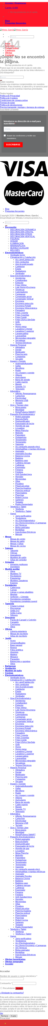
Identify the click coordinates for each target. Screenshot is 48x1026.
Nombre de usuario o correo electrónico (18, 976)
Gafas (18, 366)
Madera (13, 654)
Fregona (19, 470)
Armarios (9, 562)
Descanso (10, 617)
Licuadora (19, 428)
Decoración (10, 227)
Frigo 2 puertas (22, 315)
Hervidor (19, 477)
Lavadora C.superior (24, 331)
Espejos (14, 583)
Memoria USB (21, 400)
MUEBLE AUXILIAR (19, 248)
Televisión (20, 389)
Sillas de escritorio (18, 636)
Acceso (19, 988)
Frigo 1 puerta (21, 313)
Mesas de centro (17, 539)
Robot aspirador (22, 417)
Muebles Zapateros (19, 581)
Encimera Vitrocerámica (26, 308)
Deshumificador (22, 421)
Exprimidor (20, 467)
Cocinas (9, 673)
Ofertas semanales (14, 962)
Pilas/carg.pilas (22, 486)
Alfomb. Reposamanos (25, 393)
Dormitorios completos (20, 599)
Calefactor (20, 266)
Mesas (8, 537)
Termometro (20, 442)
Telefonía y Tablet (18, 507)
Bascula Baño (21, 419)
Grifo (17, 322)
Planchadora (21, 493)
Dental (18, 350)
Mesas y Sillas (16, 544)
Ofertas (8, 53)
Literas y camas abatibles (21, 592)
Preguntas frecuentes (15, 23)
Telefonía (19, 509)
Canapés (14, 622)
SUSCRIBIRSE (13, 145)
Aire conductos (22, 262)
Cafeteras (19, 465)
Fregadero (20, 310)
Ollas (17, 481)
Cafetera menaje (22, 463)
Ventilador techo (17, 255)
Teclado (19, 403)
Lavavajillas (20, 336)
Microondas (20, 479)
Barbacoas (10, 666)
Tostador (19, 502)
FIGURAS (14, 239)
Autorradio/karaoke (24, 363)
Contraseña (6, 983)
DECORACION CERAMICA (23, 229)
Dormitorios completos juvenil (23, 601)
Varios (13, 514)
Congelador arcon (23, 296)
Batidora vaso (21, 460)
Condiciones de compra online (14, 100)
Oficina (8, 629)
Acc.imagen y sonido (24, 373)
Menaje (18, 534)
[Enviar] (1, 80)
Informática (15, 391)
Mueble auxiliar (12, 569)
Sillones (14, 615)
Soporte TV (20, 387)
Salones (9, 548)
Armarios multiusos (19, 564)
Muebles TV (15, 574)
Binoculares (20, 407)
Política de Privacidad (10, 96)
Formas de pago (7, 103)
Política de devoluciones (11, 105)
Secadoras (20, 340)
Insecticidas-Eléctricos (25, 532)
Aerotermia (20, 278)
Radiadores (20, 271)
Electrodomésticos (14, 253)
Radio (18, 370)
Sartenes (19, 500)
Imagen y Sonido (18, 361)
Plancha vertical (22, 490)
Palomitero (20, 435)
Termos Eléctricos (23, 343)
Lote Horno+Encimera (25, 287)
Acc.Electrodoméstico (25, 520)
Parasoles (14, 659)
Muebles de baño (13, 671)
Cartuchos (20, 396)
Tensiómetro (20, 440)
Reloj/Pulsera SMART (25, 412)
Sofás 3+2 (14, 611)
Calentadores (21, 292)
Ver (1, 1013)
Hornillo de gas (22, 426)
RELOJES (15, 250)
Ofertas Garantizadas (15, 959)
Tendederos (20, 518)
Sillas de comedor (18, 560)
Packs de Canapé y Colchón (23, 620)
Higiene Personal (18, 345)
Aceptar (13, 1016)
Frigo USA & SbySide (25, 320)
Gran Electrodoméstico (20, 276)
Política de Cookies (9, 98)
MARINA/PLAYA (17, 246)
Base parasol (16, 645)
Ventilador (20, 273)
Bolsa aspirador (22, 527)
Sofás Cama (16, 613)
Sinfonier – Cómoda (19, 597)
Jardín (8, 638)
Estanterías (15, 578)
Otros (12, 571)
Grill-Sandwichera (23, 474)
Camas (13, 590)
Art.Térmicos (21, 525)
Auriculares (20, 377)
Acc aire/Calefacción (24, 260)
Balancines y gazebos (20, 661)
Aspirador (19, 451)
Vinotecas (19, 290)
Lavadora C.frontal (23, 329)
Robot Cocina (21, 497)
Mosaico (14, 657)
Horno (18, 324)
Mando (18, 384)
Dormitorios (11, 585)
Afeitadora (20, 347)
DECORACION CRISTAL (22, 232)
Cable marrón (21, 382)
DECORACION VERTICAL (22, 236)
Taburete (14, 551)
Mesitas (13, 594)
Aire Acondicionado (24, 264)
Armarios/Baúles (17, 643)
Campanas (20, 294)
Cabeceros (15, 587)
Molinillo (19, 433)
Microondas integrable (25, 338)
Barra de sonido (22, 380)
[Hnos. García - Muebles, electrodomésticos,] (14, 30)
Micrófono (19, 368)
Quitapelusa (20, 437)
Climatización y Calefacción (23, 257)
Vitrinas (13, 553)
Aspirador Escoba (23, 454)
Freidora (19, 472)
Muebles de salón (18, 557)
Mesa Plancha (21, 430)
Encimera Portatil (23, 306)
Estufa (18, 269)
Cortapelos (20, 357)
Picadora (19, 484)
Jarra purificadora (23, 516)
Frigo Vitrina (20, 285)
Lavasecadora (21, 333)
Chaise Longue (17, 606)
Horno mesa (20, 326)
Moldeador (20, 352)
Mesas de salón (17, 541)
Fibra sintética (16, 650)
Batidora (19, 458)
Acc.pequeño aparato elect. (27, 447)
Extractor (19, 283)
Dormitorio (15, 567)
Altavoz (18, 375)
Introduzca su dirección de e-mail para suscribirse (22, 122)
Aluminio (14, 652)
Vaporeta (19, 444)
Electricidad (20, 398)
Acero (13, 641)
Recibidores (15, 576)
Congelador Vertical (24, 299)
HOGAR (14, 241)
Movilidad (19, 410)
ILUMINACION (17, 243)
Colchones (15, 624)
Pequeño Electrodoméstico (22, 414)
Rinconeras (15, 608)
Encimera (19, 301)
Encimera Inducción (24, 303)
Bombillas (19, 530)
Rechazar (4, 1016)
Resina (13, 647)
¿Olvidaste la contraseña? (12, 993)
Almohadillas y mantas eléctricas (30, 449)
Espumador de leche (24, 423)
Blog (7, 21)
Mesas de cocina (18, 546)
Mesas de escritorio (19, 634)
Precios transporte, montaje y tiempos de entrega (22, 107)
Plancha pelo (21, 354)
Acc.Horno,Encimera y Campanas (30, 523)
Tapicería (9, 604)
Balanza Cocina (22, 456)
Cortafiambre (21, 280)
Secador (19, 359)
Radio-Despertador (24, 504)
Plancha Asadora (23, 488)
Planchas (19, 495)
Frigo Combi (21, 317)
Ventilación (10, 668)
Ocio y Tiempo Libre (19, 405)
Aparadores (15, 555)
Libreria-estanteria (18, 631)
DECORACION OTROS (21, 234)
